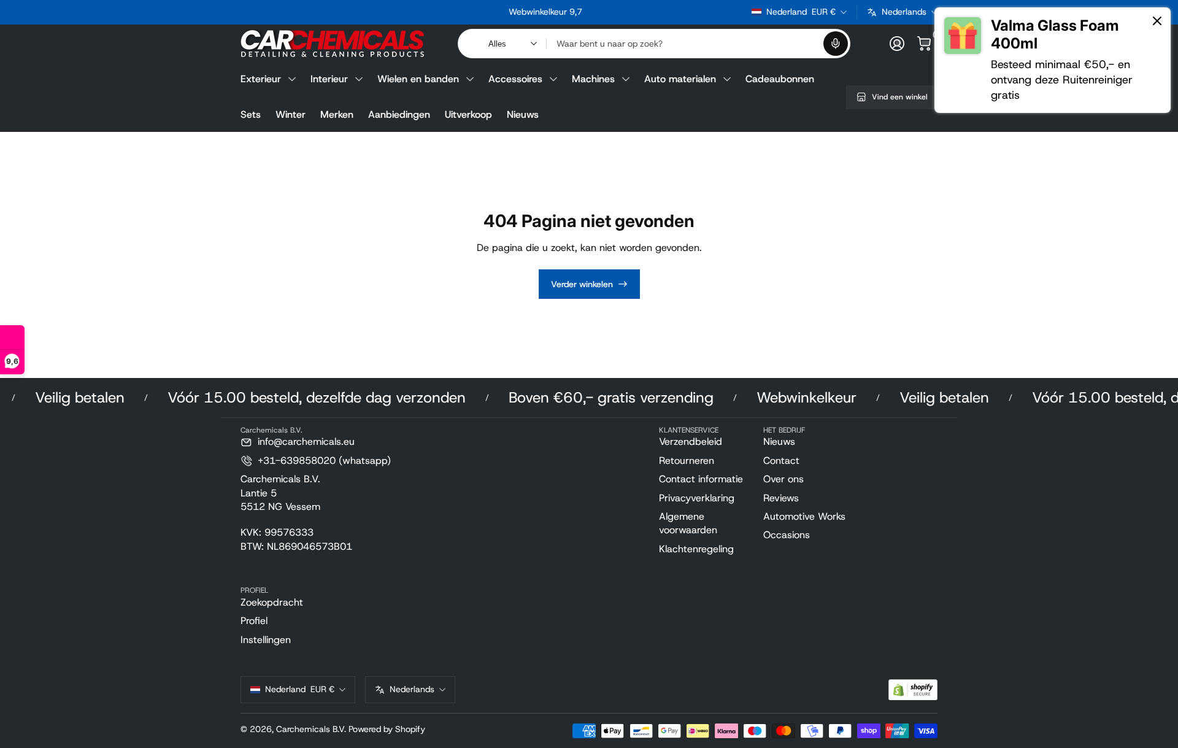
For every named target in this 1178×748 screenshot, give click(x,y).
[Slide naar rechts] (732, 12)
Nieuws (523, 114)
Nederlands (904, 11)
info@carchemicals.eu (306, 441)
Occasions (786, 534)
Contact (781, 460)
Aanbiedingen (399, 114)
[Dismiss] (1157, 22)
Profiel (254, 620)
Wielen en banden (418, 78)
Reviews (781, 498)
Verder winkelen (582, 284)
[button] (835, 43)
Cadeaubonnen (779, 78)
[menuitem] (706, 442)
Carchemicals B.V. (311, 729)
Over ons (783, 478)
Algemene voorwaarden (688, 523)
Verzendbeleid (690, 441)
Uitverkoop (468, 114)
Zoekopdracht (272, 602)
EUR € (801, 11)
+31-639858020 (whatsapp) (324, 460)
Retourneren (686, 460)
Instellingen (266, 639)
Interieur (329, 78)
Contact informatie (701, 478)
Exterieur (261, 78)
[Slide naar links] (359, 12)
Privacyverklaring (696, 498)
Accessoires (515, 78)
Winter (290, 114)
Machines (593, 78)
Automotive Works (804, 516)
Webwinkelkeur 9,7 (545, 11)
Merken (336, 114)
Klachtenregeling (696, 548)
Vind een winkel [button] (900, 97)
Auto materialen (680, 78)
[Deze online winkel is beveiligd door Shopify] (912, 690)
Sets (251, 114)
